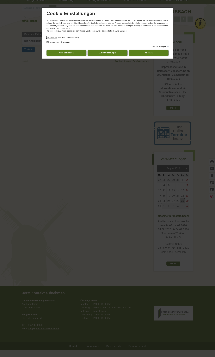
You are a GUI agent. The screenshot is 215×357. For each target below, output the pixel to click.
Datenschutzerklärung (68, 37)
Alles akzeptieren (66, 53)
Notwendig (54, 42)
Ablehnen (149, 53)
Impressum (52, 37)
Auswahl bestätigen (107, 53)
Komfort (66, 42)
